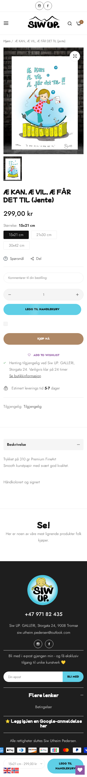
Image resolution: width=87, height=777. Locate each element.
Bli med (73, 677)
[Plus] (77, 294)
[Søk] (70, 23)
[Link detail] (39, 6)
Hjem (6, 41)
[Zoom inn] (75, 56)
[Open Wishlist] (80, 770)
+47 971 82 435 (43, 614)
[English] (7, 770)
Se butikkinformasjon (25, 376)
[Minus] (10, 294)
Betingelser (43, 707)
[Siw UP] (43, 23)
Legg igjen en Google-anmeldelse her (46, 723)
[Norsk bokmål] (15, 770)
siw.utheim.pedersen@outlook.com (43, 632)
